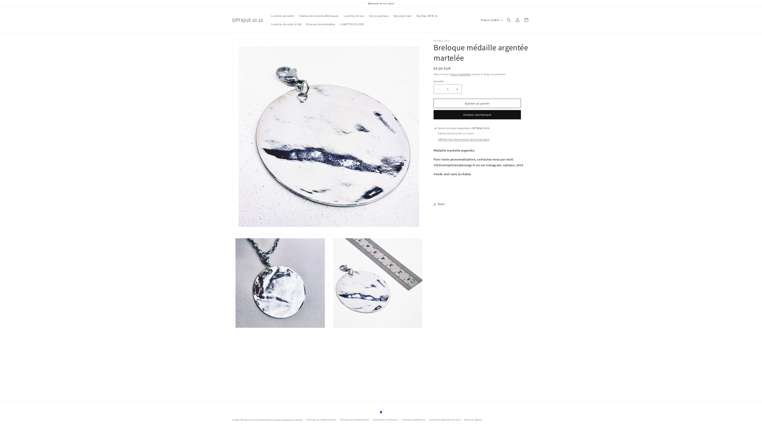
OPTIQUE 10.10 (247, 419)
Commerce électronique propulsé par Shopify (279, 419)
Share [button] (441, 204)
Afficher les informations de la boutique (463, 139)
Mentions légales (473, 419)
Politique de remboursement (321, 419)
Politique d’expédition (413, 419)
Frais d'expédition (460, 74)
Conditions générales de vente (444, 419)
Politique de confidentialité (354, 419)
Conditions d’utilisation (385, 419)
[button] (508, 20)
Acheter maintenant (477, 115)
